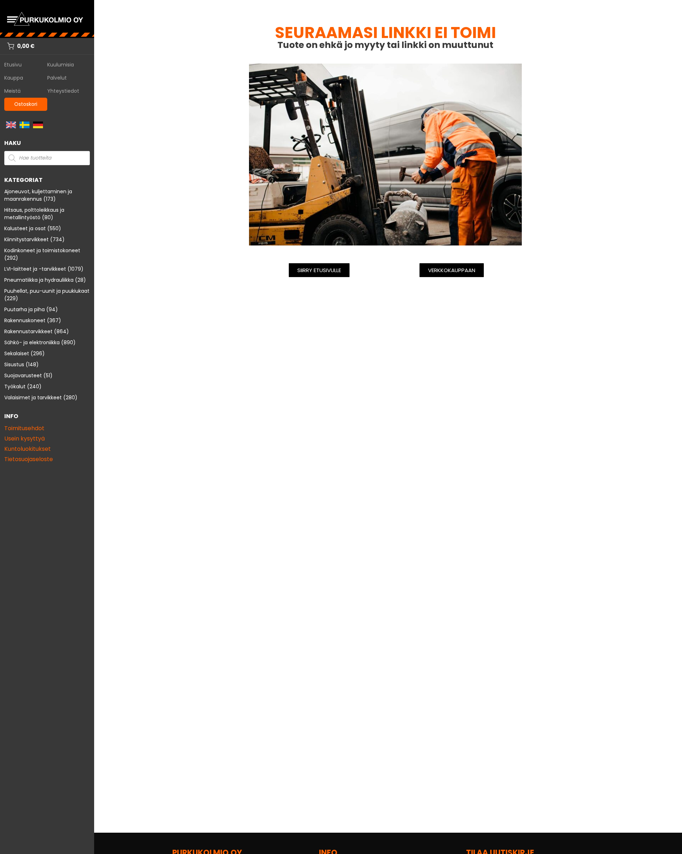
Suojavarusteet (23, 375)
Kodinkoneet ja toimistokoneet (42, 250)
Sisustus (14, 364)
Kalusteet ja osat (25, 228)
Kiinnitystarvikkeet (26, 239)
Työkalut (15, 386)
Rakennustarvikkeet (28, 331)
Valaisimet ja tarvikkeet (33, 397)
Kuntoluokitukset (27, 449)
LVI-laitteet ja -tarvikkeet (35, 268)
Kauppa (13, 77)
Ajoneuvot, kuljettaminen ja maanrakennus (38, 195)
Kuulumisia (60, 64)
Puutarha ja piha (24, 309)
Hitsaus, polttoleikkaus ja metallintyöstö (34, 213)
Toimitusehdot (24, 428)
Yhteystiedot (63, 90)
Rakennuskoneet (24, 320)
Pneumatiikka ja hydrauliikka (39, 279)
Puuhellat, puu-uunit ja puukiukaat (47, 290)
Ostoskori (25, 104)
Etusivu (13, 64)
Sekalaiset (16, 353)
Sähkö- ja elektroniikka (32, 342)
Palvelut (57, 77)
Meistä (12, 90)
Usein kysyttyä (24, 438)
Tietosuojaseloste (28, 459)
